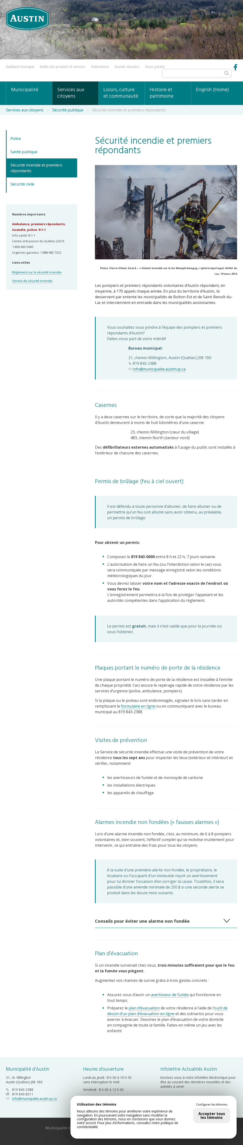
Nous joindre (155, 66)
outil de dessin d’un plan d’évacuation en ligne (167, 1010)
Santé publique (23, 151)
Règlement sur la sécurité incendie (36, 272)
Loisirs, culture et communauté (120, 93)
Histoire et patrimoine (161, 93)
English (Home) (212, 90)
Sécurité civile (22, 184)
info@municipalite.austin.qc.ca (159, 369)
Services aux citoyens (70, 93)
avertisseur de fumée (170, 994)
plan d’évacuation (144, 1008)
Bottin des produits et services (62, 66)
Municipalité (24, 90)
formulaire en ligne (138, 706)
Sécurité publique (67, 110)
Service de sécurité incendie (32, 281)
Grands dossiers (127, 66)
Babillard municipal (20, 66)
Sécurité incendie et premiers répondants (36, 167)
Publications (100, 66)
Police (15, 138)
